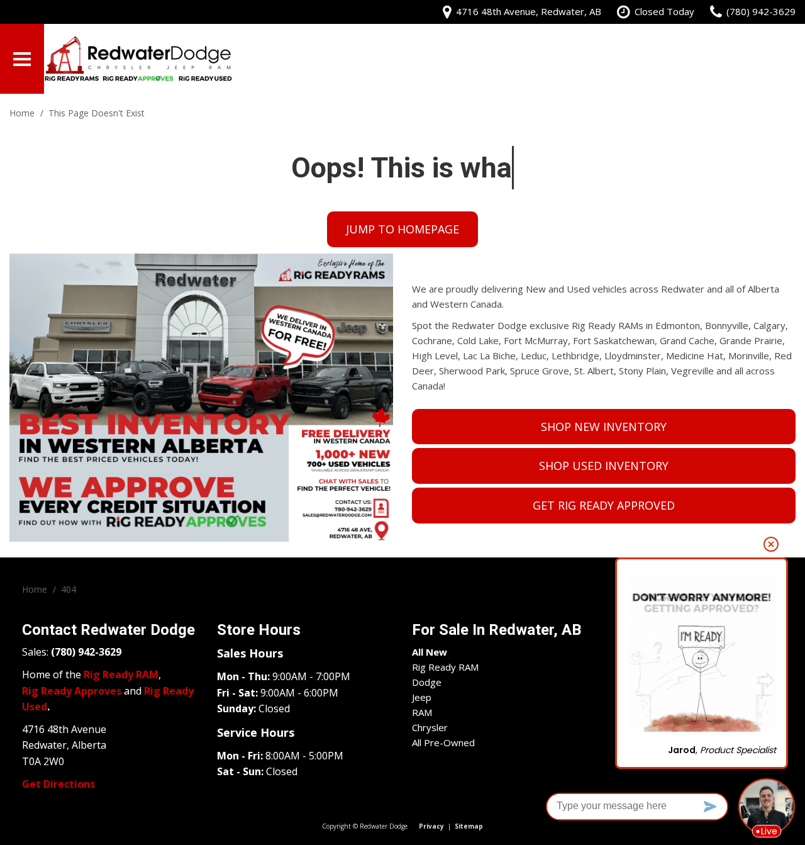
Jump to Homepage (402, 229)
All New (429, 652)
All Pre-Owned (443, 742)
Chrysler (430, 727)
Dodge (426, 682)
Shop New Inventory (604, 426)
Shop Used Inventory (604, 465)
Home (23, 113)
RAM (422, 712)
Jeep (421, 697)
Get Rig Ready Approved (604, 505)
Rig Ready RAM (445, 667)
